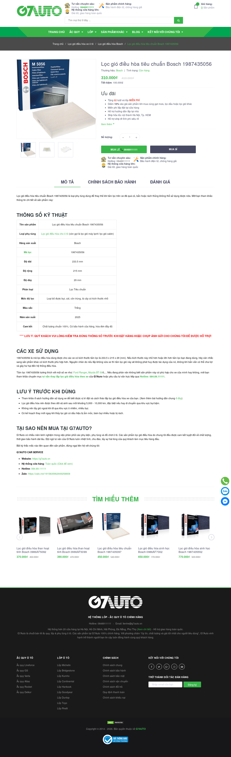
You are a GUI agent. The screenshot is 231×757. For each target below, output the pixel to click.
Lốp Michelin (64, 665)
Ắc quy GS (22, 670)
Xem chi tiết (144, 629)
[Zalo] (225, 491)
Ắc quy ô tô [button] (25, 657)
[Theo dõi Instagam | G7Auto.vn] (174, 667)
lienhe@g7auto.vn (132, 623)
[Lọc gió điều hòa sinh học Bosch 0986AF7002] (156, 526)
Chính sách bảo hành (114, 670)
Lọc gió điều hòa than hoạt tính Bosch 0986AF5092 (33, 550)
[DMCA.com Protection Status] (115, 722)
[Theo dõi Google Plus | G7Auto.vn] (167, 667)
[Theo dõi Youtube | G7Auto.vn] (182, 667)
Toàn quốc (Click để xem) (59, 463)
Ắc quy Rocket (24, 686)
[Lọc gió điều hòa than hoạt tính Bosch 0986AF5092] (34, 526)
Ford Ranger (80, 372)
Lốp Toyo (62, 703)
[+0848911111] (225, 481)
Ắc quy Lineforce (25, 665)
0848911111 (87, 7)
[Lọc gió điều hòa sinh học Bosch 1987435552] (196, 526)
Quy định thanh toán (114, 692)
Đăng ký (192, 684)
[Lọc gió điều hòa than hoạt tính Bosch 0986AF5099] (75, 526)
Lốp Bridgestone (66, 670)
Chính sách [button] (110, 657)
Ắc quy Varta (23, 676)
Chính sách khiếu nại (114, 697)
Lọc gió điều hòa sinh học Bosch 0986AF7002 (154, 550)
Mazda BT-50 (95, 372)
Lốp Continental (65, 681)
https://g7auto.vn (41, 458)
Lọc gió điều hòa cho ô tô (54, 233)
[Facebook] (225, 501)
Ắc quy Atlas (23, 681)
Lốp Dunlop (63, 697)
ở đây (179, 398)
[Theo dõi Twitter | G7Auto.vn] (159, 667)
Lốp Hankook (64, 686)
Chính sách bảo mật (113, 676)
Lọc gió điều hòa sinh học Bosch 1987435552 (194, 550)
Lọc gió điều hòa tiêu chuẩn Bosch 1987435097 (114, 550)
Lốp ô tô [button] (63, 657)
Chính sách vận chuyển (115, 681)
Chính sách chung (112, 665)
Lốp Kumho (63, 676)
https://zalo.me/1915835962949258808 (49, 473)
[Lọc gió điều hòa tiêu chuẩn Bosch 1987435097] (115, 526)
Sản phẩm (207, 5)
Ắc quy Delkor (24, 692)
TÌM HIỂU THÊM (115, 498)
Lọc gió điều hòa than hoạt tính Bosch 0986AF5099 (73, 550)
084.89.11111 (38, 468)
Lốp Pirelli (62, 708)
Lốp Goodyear (65, 692)
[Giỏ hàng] (196, 6)
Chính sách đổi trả (112, 686)
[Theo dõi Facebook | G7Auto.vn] (151, 667)
